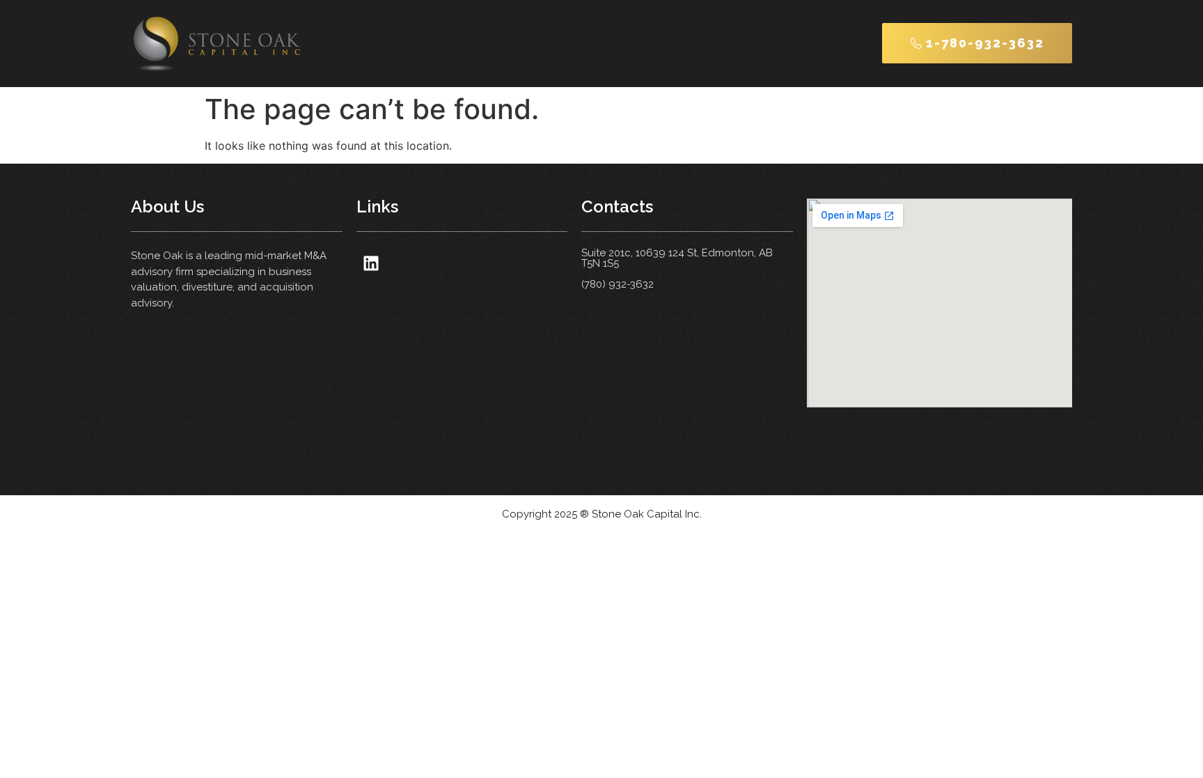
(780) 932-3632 (617, 284)
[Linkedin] (371, 263)
